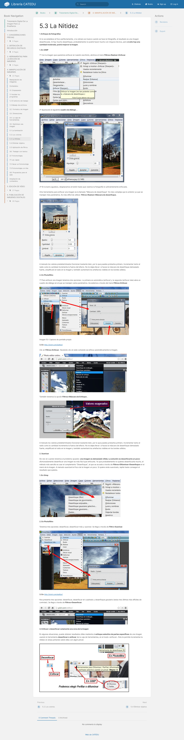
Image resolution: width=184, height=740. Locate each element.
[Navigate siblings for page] (120, 13)
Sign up (163, 4)
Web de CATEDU (92, 734)
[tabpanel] (92, 724)
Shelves (137, 4)
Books (150, 4)
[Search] (78, 4)
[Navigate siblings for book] (49, 13)
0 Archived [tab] (62, 718)
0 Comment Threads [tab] (47, 718)
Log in (175, 4)
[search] (92, 4)
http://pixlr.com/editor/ (53, 345)
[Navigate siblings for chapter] (83, 13)
